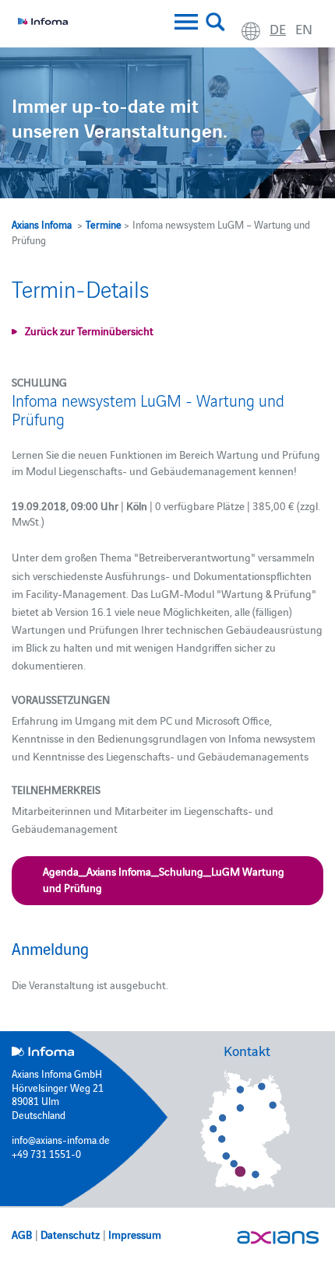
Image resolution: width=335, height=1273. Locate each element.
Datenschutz (70, 1234)
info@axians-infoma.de (61, 1139)
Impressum (134, 1234)
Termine (104, 224)
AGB (22, 1234)
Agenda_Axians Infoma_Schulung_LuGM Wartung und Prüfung (163, 879)
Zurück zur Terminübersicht (89, 330)
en (303, 28)
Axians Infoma (42, 224)
